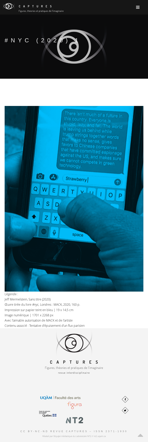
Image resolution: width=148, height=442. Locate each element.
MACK (50, 320)
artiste (68, 320)
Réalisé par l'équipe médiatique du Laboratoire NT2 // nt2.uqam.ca (74, 436)
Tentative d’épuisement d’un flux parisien (57, 325)
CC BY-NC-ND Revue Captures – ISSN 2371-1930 (74, 431)
